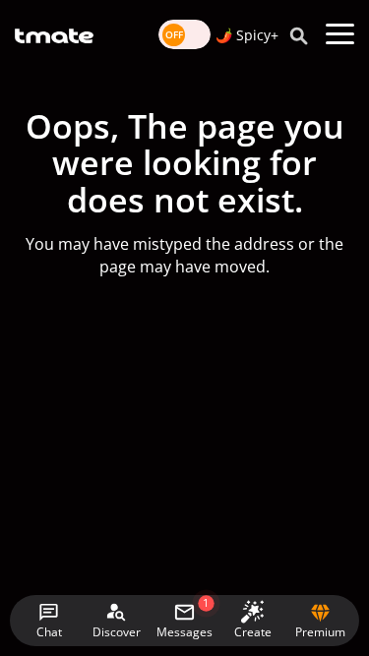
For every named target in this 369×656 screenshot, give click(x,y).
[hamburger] (340, 34)
